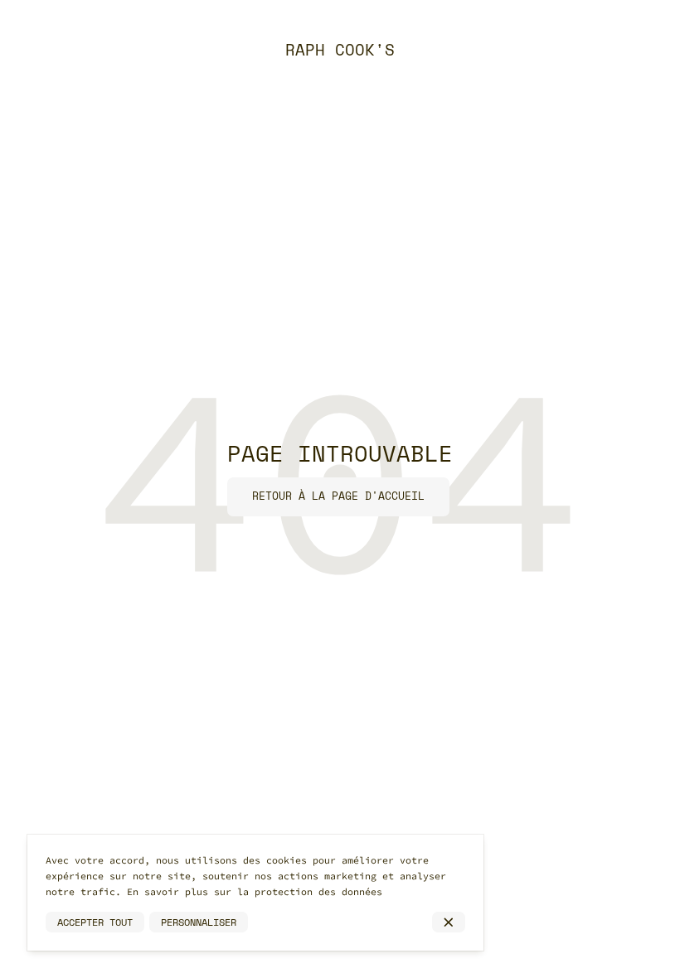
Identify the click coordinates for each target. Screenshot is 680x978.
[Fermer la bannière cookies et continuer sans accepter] (448, 922)
